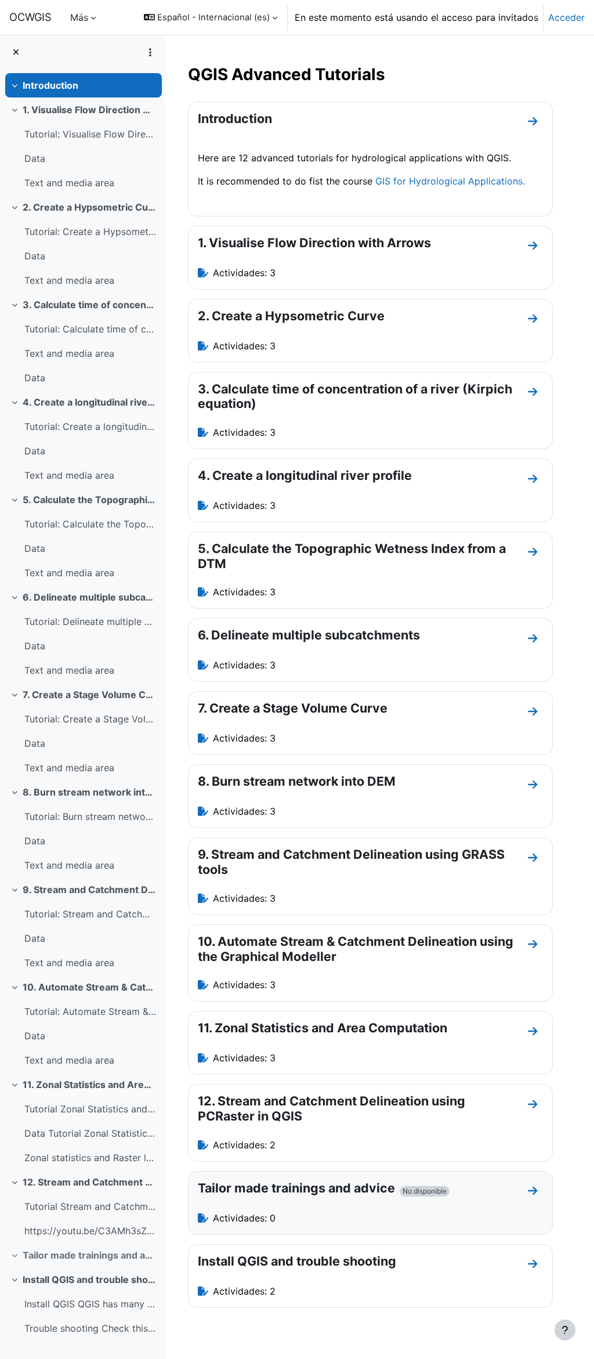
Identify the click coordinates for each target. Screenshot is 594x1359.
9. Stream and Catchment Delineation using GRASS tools (90, 889)
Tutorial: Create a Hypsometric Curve (90, 231)
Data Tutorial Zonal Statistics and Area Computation (90, 1133)
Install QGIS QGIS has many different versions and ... (90, 1304)
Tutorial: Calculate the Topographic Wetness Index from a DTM (90, 524)
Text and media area (69, 183)
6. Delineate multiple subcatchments (90, 597)
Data (34, 158)
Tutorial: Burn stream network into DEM (90, 816)
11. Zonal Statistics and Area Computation (90, 1084)
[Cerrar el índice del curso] (16, 52)
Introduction (50, 85)
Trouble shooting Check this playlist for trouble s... (90, 1328)
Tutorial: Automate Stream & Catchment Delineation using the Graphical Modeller (90, 1011)
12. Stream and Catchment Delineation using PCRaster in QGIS (90, 1182)
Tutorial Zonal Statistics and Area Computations (90, 1109)
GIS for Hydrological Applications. (450, 181)
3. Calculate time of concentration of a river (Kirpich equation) (90, 304)
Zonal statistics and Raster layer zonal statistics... (90, 1157)
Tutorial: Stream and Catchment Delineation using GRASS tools (90, 914)
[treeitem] (82, 85)
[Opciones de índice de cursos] (150, 52)
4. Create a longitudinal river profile (90, 402)
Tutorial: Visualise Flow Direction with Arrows (90, 134)
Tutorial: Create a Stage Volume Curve (90, 719)
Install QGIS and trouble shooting (90, 1279)
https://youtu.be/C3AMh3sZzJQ (90, 1231)
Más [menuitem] (79, 17)
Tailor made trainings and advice (90, 1255)
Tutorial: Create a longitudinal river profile (90, 426)
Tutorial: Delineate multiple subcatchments (90, 621)
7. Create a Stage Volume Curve (90, 694)
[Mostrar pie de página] (565, 1330)
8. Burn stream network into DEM (90, 792)
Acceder (566, 17)
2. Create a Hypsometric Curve (90, 207)
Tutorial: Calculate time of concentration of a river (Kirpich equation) (90, 329)
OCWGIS (30, 16)
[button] (210, 17)
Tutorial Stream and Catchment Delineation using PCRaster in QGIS (90, 1206)
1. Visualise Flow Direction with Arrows (90, 109)
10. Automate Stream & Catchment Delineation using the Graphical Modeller (90, 987)
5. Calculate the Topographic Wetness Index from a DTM (90, 499)
